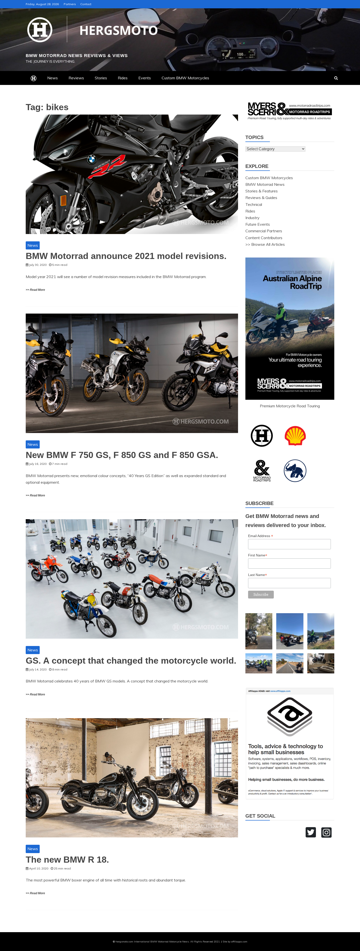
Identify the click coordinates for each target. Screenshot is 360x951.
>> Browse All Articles (265, 244)
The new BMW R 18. (67, 860)
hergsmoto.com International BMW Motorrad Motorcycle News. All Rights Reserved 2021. (168, 941)
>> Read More (35, 290)
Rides (123, 77)
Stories (101, 77)
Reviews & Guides (261, 197)
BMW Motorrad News (265, 184)
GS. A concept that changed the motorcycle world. (131, 661)
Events (144, 77)
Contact (85, 4)
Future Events (257, 224)
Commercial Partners (263, 230)
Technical (253, 204)
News (52, 77)
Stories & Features (261, 190)
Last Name (257, 575)
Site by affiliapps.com (235, 941)
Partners (70, 4)
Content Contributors (263, 237)
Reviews (76, 77)
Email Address (260, 536)
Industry (252, 217)
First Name (257, 555)
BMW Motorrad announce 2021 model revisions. (126, 256)
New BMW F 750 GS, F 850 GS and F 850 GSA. (122, 455)
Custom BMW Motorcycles (185, 77)
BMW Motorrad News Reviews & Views (77, 55)
